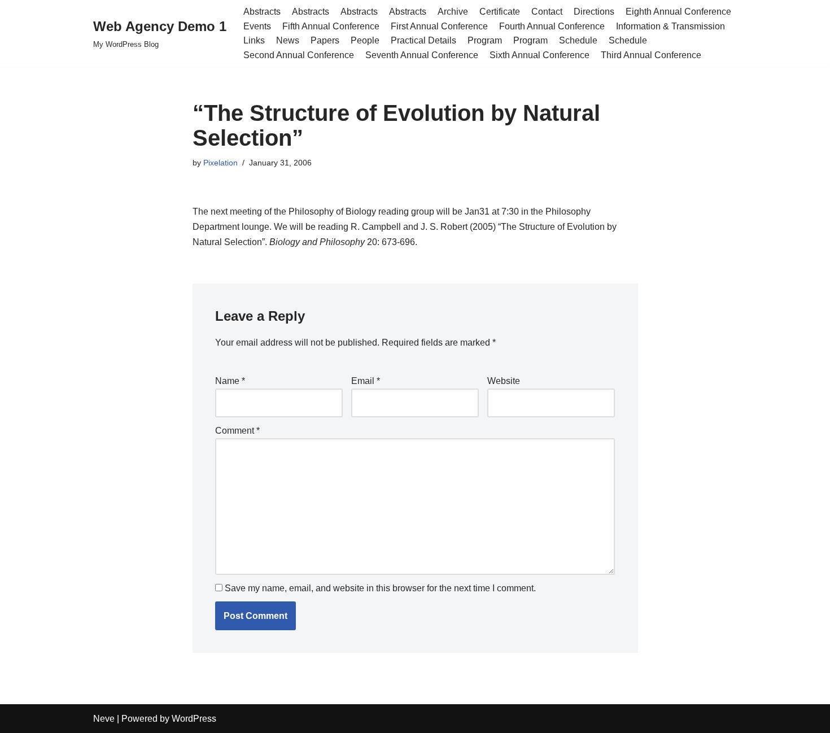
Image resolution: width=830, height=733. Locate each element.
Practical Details (423, 40)
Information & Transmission (670, 26)
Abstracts (262, 11)
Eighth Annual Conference (678, 11)
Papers (325, 40)
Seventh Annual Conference (421, 55)
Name (230, 381)
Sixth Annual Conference (539, 55)
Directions (594, 11)
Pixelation (220, 162)
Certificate (499, 11)
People (365, 40)
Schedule (578, 40)
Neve (104, 718)
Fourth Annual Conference (552, 26)
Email (365, 381)
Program (485, 40)
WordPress (194, 718)
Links (254, 40)
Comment (237, 430)
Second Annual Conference (298, 55)
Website (503, 381)
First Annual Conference (439, 26)
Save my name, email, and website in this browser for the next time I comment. (380, 588)
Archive (453, 11)
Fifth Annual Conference (330, 26)
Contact (546, 11)
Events (257, 26)
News (287, 40)
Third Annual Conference (651, 55)
